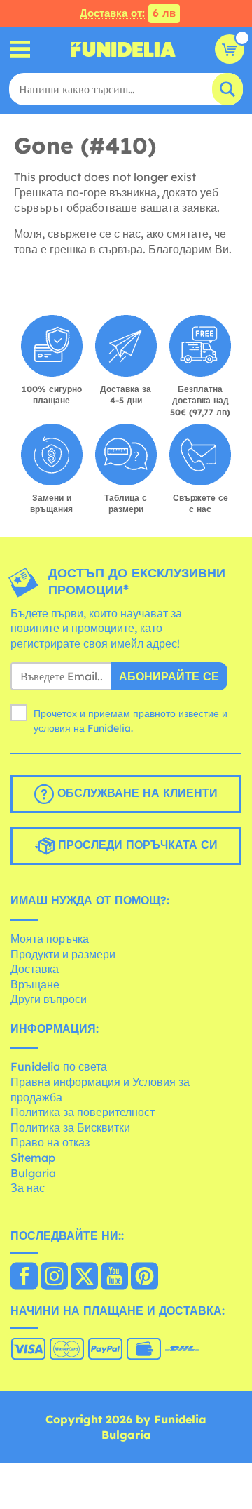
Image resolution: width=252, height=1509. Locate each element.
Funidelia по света (58, 1066)
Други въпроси (48, 999)
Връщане (34, 984)
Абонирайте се (169, 676)
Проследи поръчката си (136, 845)
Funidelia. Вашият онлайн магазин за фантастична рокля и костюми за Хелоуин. (123, 49)
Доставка (34, 969)
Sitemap (32, 1158)
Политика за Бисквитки (70, 1127)
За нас (27, 1188)
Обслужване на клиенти (136, 793)
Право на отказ (50, 1142)
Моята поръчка (49, 939)
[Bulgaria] (24, 1277)
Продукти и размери (62, 954)
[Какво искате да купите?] (20, 49)
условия (52, 728)
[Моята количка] (229, 49)
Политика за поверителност (82, 1112)
